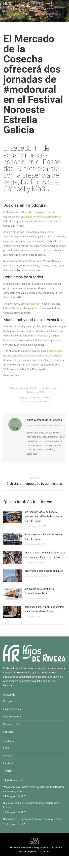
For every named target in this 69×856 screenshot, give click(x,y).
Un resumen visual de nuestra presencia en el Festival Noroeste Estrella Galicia (43, 516)
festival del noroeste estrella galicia (34, 401)
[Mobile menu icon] (64, 5)
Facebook (8, 763)
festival (45, 398)
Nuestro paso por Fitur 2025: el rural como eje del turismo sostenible (45, 555)
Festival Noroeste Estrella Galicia (41, 216)
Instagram (8, 755)
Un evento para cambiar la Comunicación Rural (39, 591)
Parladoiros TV (11, 724)
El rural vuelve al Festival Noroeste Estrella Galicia (44, 537)
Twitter (7, 770)
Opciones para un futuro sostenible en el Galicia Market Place (44, 609)
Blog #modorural (12, 716)
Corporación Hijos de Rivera (17, 672)
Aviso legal (44, 847)
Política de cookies (40, 851)
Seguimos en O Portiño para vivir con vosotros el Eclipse (32, 819)
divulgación (35, 398)
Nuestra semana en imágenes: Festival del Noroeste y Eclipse (31, 805)
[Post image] (12, 517)
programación (28, 303)
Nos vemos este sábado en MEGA (44, 570)
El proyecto (9, 701)
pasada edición (31, 350)
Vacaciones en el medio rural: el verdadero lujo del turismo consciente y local (33, 789)
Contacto (8, 731)
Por (43, 388)
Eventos (24, 388)
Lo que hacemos (12, 709)
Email (6, 748)
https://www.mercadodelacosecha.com (46, 425)
